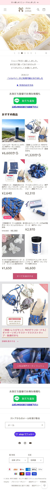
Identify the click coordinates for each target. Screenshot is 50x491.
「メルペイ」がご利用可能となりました (25, 78)
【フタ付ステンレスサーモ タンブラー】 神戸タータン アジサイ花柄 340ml (36, 262)
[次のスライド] (35, 53)
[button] (5, 9)
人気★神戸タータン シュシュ (30, 365)
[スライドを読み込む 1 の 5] (18, 53)
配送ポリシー (36, 485)
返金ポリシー (33, 482)
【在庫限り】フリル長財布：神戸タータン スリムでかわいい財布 (13, 225)
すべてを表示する (25, 276)
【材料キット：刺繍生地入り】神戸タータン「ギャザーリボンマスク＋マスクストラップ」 (13, 187)
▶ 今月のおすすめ (25, 85)
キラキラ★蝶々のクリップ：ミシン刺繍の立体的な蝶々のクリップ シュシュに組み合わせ (13, 262)
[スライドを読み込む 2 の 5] (21, 53)
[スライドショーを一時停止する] (47, 53)
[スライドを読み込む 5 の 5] (31, 53)
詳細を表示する (9, 341)
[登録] (42, 425)
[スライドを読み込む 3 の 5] (25, 53)
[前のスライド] (14, 53)
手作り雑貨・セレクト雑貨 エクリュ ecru (24, 478)
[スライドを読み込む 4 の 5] (28, 53)
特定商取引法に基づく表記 (20, 485)
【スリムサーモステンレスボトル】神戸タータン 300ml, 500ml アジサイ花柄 (13, 147)
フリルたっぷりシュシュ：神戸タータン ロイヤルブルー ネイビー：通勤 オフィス (36, 187)
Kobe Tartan (14, 32)
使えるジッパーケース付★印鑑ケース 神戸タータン (36, 224)
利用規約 (43, 482)
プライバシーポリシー (18, 482)
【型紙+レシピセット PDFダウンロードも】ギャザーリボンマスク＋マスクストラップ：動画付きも (36, 148)
